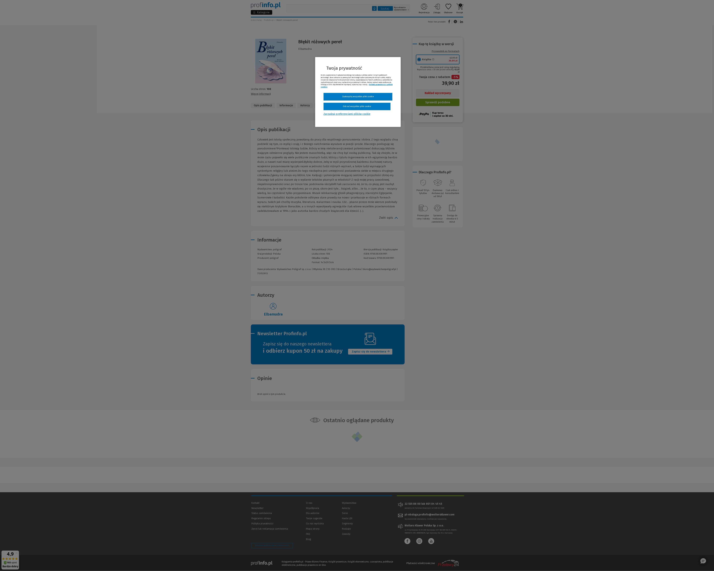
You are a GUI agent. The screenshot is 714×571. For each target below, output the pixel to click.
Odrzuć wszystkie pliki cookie (357, 106)
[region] (358, 92)
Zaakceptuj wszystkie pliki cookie (358, 96)
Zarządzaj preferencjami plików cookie (347, 114)
